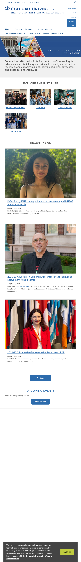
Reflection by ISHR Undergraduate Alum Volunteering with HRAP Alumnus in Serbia (40, 203)
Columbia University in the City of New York (22, 2)
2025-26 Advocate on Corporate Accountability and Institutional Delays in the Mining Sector (39, 278)
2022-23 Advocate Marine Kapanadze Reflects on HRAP (36, 352)
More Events (40, 401)
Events (73, 13)
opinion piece (21, 286)
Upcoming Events (41, 390)
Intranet (73, 17)
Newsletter (72, 8)
